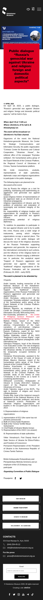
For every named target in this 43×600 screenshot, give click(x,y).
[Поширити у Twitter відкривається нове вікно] (22, 477)
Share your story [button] (21, 508)
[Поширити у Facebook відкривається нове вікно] (16, 477)
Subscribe (21, 576)
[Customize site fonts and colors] (28, 9)
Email (21, 566)
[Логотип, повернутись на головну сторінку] (6, 11)
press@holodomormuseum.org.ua (21, 556)
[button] (22, 500)
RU (33, 10)
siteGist (27, 588)
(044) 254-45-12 (13, 544)
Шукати (17, 9)
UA (33, 8)
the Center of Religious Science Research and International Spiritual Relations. (21, 317)
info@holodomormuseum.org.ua (20, 548)
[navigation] (39, 9)
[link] (22, 518)
